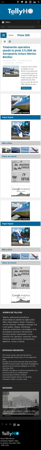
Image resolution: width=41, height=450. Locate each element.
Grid (4, 42)
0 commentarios (9, 63)
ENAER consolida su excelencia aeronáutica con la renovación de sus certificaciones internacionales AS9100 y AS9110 (20, 372)
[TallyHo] (20, 11)
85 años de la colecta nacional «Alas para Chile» (20, 362)
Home (11, 35)
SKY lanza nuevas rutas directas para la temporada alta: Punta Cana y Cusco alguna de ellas (19, 357)
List (9, 42)
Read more (25, 88)
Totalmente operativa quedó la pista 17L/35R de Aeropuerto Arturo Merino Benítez (19, 52)
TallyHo (13, 60)
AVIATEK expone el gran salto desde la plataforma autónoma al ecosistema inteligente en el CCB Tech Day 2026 (20, 366)
